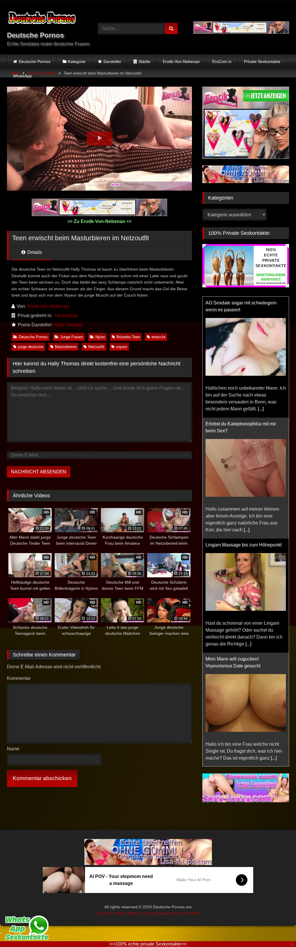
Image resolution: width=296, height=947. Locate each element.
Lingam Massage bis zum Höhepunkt (244, 544)
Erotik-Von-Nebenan (181, 61)
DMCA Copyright (143, 913)
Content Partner (112, 913)
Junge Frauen (71, 337)
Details (34, 252)
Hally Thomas (68, 324)
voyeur (121, 347)
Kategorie (77, 61)
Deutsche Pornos (34, 61)
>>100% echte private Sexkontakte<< (148, 944)
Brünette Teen (128, 337)
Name (14, 748)
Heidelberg (66, 315)
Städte (144, 61)
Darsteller (112, 61)
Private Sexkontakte (262, 61)
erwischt (158, 337)
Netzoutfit (96, 347)
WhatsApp (22, 76)
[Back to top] (278, 929)
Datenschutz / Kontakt (179, 913)
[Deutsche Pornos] (45, 19)
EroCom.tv (222, 61)
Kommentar (19, 678)
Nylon (100, 337)
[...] (261, 408)
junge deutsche (30, 347)
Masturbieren (66, 347)
